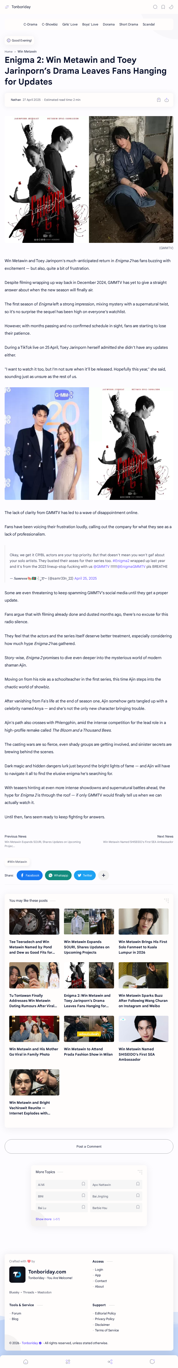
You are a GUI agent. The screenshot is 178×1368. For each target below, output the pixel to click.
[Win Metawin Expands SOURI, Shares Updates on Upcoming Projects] (89, 921)
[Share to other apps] (103, 875)
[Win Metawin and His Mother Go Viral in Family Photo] (34, 1029)
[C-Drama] (30, 24)
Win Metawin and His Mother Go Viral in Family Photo (33, 1052)
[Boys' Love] (90, 24)
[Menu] (68, 1362)
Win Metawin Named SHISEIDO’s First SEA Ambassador (137, 1054)
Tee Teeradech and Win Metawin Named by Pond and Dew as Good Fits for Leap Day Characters (30, 947)
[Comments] (152, 1362)
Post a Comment (89, 1146)
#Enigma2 (121, 561)
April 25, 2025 (85, 578)
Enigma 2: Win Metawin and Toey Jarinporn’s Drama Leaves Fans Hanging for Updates (87, 1001)
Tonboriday (21, 7)
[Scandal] (149, 24)
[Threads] (28, 1292)
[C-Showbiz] (50, 24)
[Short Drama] (128, 24)
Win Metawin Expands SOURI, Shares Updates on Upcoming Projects (86, 947)
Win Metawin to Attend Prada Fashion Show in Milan (88, 1052)
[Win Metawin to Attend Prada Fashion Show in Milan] (89, 1029)
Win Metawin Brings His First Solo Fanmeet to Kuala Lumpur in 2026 (143, 947)
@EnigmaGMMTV (131, 566)
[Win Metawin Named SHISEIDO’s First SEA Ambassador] (144, 1029)
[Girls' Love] (70, 24)
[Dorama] (109, 24)
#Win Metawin (17, 862)
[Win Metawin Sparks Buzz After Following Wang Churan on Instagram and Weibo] (144, 975)
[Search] (155, 6)
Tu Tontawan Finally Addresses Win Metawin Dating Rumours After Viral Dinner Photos (31, 1001)
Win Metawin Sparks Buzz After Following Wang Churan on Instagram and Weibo (143, 1000)
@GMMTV (101, 566)
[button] (171, 6)
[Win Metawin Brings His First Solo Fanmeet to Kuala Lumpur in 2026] (144, 921)
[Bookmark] (163, 6)
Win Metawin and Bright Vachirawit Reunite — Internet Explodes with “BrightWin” (29, 1108)
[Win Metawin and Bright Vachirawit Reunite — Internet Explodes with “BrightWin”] (34, 1082)
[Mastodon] (44, 1292)
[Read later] (158, 99)
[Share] (110, 1362)
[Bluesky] (14, 1292)
